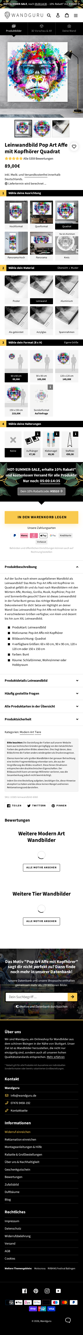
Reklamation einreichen (20, 1139)
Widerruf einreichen (17, 1132)
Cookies (10, 1258)
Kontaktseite (19, 1110)
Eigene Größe (71, 342)
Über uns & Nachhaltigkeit (22, 1162)
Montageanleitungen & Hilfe (23, 1147)
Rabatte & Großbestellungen (23, 1154)
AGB (7, 1251)
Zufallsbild (12, 1184)
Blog (8, 1199)
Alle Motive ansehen (41, 867)
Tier (37, 894)
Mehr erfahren (56, 1057)
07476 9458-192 (20, 1103)
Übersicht (62, 268)
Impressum (12, 1221)
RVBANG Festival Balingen (61, 1268)
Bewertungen (13, 1177)
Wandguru (46, 1321)
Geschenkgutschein (17, 1169)
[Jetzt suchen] (72, 997)
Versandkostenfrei (35, 175)
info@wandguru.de (23, 1095)
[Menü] (75, 15)
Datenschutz (13, 1228)
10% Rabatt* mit (63, 4)
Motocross (40, 1268)
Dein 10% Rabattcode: (39, 491)
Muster (74, 268)
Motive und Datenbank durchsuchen (43, 1006)
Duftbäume (12, 1192)
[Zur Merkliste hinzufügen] (74, 146)
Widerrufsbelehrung (18, 1236)
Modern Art (27, 732)
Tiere (38, 732)
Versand (10, 1243)
